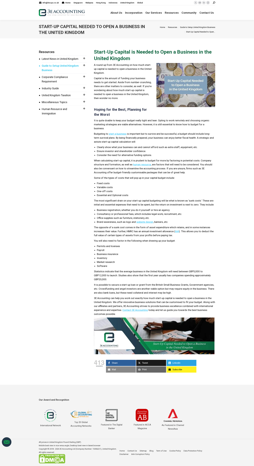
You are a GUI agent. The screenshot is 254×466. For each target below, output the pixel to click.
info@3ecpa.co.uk (50, 3)
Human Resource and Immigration (54, 111)
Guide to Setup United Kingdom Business (60, 68)
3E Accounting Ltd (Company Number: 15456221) (80, 449)
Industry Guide (50, 88)
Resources (47, 52)
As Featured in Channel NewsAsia (173, 427)
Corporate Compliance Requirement (55, 79)
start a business (117, 133)
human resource (142, 164)
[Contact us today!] (6, 446)
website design (144, 221)
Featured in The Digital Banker (111, 426)
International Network (50, 425)
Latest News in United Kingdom (60, 58)
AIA (177, 231)
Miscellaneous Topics (54, 102)
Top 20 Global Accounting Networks (81, 424)
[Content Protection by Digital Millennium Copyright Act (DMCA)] (52, 463)
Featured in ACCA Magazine (142, 426)
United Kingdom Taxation (56, 95)
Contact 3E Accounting (135, 310)
